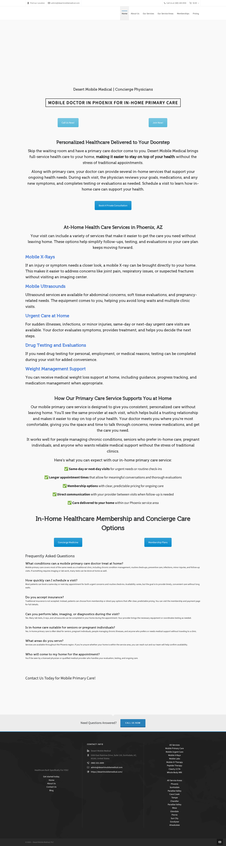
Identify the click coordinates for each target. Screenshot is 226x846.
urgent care (163, 324)
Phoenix (174, 783)
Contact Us (51, 786)
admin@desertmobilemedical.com (65, 3)
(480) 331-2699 (97, 762)
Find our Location (37, 3)
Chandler (174, 801)
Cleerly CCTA (174, 769)
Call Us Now (133, 722)
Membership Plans (158, 542)
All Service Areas (174, 780)
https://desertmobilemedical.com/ (107, 771)
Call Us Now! (68, 122)
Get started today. (51, 776)
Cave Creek (174, 794)
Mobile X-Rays (40, 256)
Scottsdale (174, 787)
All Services (174, 745)
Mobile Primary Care (174, 748)
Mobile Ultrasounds (45, 286)
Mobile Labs (174, 758)
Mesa (174, 807)
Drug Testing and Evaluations (55, 345)
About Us (51, 783)
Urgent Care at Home (47, 315)
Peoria (174, 814)
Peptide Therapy (174, 765)
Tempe (174, 797)
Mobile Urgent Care (174, 751)
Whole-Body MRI (174, 772)
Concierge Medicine (68, 542)
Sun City (174, 818)
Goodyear (174, 821)
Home (51, 780)
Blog (51, 790)
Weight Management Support (55, 368)
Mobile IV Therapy (174, 762)
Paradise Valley (174, 790)
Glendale (174, 811)
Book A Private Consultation (113, 205)
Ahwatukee (174, 825)
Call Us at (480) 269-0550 (176, 3)
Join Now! (158, 122)
